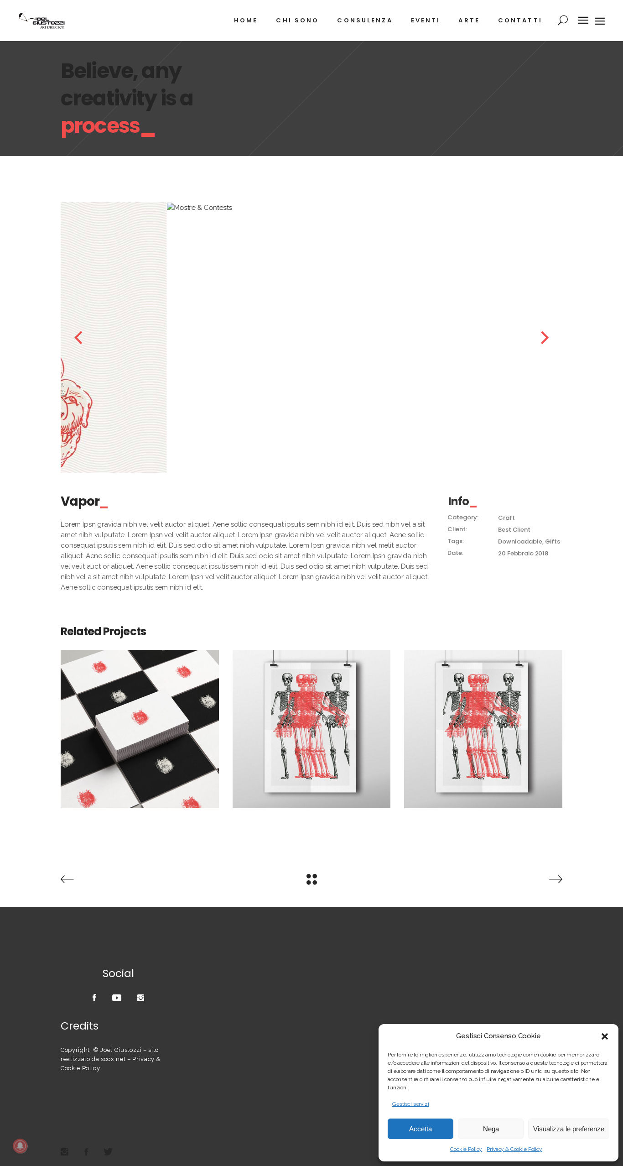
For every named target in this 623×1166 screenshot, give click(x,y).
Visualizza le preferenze (568, 1129)
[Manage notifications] (20, 1146)
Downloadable (520, 541)
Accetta (420, 1129)
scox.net (113, 1059)
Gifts (552, 541)
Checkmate (139, 724)
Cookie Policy (466, 1149)
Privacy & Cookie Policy (514, 1149)
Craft (506, 517)
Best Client (514, 529)
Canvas (311, 724)
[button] (604, 1036)
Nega (491, 1129)
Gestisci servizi (410, 1104)
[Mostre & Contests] (314, 208)
